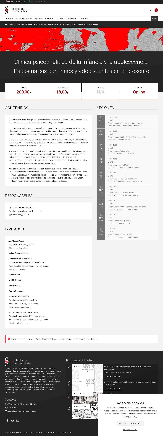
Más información (130, 429)
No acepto (136, 423)
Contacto (85, 19)
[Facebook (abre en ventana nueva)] (7, 420)
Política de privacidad (50, 432)
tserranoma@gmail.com (20, 307)
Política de (65, 432)
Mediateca (49, 19)
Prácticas (38, 19)
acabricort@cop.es (18, 269)
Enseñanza (9, 19)
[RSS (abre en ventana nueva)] (17, 420)
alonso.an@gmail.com (20, 248)
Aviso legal (38, 432)
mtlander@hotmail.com (20, 323)
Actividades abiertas (24, 19)
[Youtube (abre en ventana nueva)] (12, 420)
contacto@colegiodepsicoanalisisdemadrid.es (21, 411)
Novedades (60, 19)
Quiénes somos (72, 19)
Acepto (122, 423)
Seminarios (20, 24)
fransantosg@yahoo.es (20, 215)
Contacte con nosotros (46, 339)
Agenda (154, 19)
